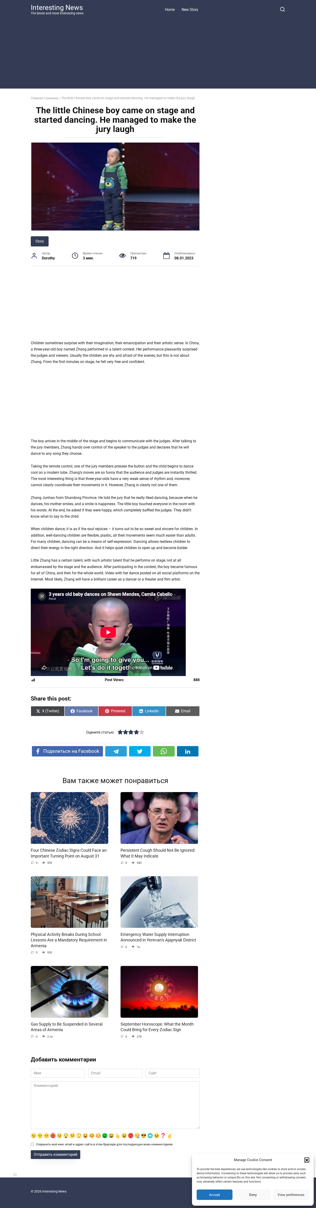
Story (39, 241)
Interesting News (57, 7)
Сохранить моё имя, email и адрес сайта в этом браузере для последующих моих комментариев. (104, 1144)
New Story (190, 9)
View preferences (291, 1195)
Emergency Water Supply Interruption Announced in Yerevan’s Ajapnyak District (158, 937)
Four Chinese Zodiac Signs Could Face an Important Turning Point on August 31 (69, 853)
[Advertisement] (158, 51)
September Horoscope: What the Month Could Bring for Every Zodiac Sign (157, 1027)
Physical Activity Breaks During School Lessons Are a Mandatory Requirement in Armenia (69, 940)
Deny (253, 1195)
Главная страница (44, 98)
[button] (306, 1160)
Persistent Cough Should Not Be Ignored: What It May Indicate (158, 853)
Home (170, 9)
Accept (214, 1195)
